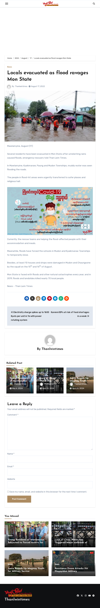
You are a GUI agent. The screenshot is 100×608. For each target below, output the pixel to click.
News (9, 67)
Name (10, 454)
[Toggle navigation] (7, 3)
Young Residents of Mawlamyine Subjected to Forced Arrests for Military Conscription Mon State (26, 543)
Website (11, 479)
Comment (12, 415)
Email (10, 466)
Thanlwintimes (21, 86)
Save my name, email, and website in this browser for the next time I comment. (48, 492)
